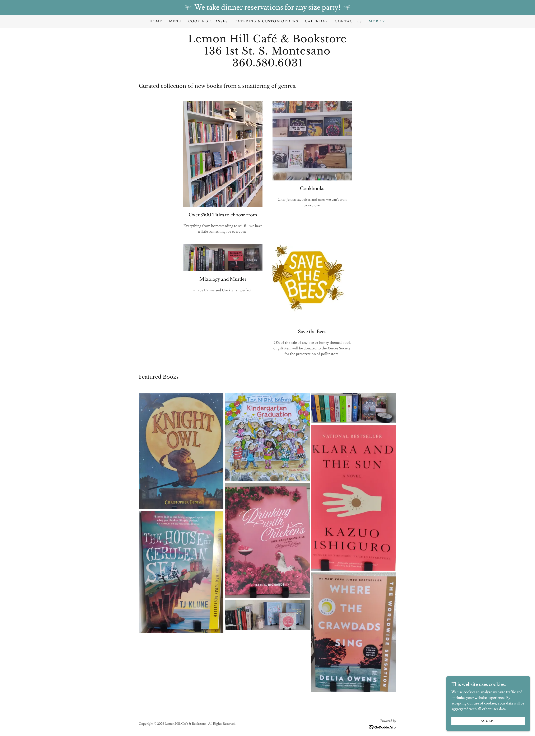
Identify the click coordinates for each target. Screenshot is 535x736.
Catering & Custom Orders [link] (266, 21)
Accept (488, 721)
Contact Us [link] (348, 21)
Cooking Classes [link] (208, 21)
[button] (377, 21)
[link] (267, 65)
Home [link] (156, 21)
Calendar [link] (316, 21)
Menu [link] (175, 21)
